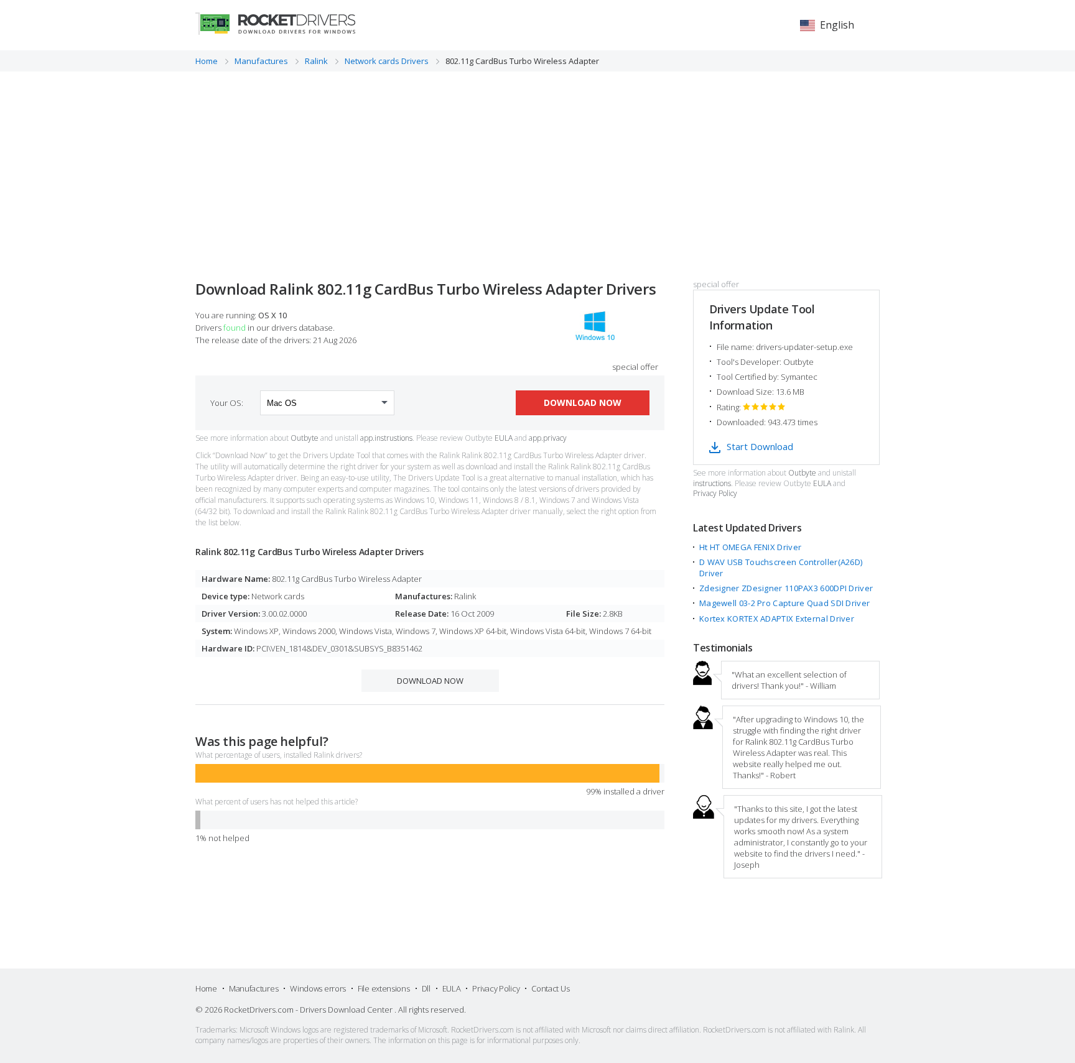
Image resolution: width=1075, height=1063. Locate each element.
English (837, 25)
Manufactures (253, 988)
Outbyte (305, 438)
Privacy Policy (715, 494)
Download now (582, 402)
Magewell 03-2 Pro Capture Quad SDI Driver (784, 603)
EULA (504, 438)
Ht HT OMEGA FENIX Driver (750, 547)
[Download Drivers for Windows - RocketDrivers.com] (275, 23)
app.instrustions (386, 438)
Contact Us (550, 988)
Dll (426, 988)
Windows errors (318, 988)
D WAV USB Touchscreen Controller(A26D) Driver (780, 567)
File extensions (384, 988)
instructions (712, 484)
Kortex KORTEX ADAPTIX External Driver (776, 618)
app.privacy (548, 438)
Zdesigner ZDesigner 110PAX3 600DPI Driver (786, 588)
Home (206, 988)
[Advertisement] (537, 165)
